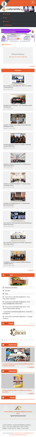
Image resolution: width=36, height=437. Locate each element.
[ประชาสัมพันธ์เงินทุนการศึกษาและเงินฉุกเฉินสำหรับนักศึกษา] (18, 35)
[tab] (18, 70)
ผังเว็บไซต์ (7, 291)
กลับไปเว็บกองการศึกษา (11, 288)
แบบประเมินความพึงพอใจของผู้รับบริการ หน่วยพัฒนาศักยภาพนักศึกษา (16, 298)
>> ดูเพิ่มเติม (30, 367)
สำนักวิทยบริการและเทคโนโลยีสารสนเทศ (24, 433)
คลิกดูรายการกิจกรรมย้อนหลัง (19, 57)
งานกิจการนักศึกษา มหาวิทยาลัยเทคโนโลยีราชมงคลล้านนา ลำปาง (15, 3)
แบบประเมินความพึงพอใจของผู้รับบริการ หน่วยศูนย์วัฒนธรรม (17, 317)
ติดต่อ (6, 294)
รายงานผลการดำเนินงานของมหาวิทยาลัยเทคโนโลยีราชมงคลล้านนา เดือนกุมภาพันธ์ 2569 (17, 365)
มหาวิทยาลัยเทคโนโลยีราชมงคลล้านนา (18, 435)
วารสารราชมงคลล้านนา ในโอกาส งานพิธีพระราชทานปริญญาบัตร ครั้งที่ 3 (17, 391)
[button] (3, 35)
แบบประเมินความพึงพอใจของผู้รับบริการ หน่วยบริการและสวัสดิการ (17, 312)
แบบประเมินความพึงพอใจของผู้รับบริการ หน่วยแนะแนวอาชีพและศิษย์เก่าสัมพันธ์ (16, 308)
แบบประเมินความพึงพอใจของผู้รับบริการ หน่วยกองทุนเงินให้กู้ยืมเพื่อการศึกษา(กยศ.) (16, 303)
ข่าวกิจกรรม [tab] (18, 70)
